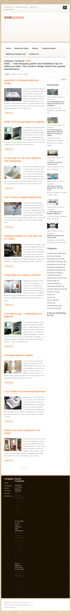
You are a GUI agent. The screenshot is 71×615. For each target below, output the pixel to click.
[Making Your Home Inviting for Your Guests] (12, 444)
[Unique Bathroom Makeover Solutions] (12, 286)
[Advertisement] (36, 27)
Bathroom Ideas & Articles (8, 488)
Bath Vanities (52, 256)
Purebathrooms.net (10, 602)
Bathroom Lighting (55, 264)
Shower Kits (52, 292)
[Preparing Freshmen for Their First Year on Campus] (12, 250)
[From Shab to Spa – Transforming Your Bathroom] (12, 328)
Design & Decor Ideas (55, 278)
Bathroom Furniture (55, 262)
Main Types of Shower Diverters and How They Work (55, 188)
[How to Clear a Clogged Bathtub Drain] (12, 208)
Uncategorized (53, 306)
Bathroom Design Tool (16, 54)
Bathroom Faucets (54, 259)
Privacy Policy (22, 7)
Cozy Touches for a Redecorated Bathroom (24, 391)
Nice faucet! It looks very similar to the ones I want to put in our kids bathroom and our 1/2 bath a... (19, 585)
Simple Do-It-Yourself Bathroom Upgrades (24, 122)
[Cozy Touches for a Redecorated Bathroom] (12, 403)
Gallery (34, 49)
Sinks (49, 294)
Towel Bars (51, 300)
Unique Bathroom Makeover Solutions (22, 275)
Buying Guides (48, 49)
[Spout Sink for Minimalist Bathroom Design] (12, 94)
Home (8, 48)
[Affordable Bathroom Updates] (12, 366)
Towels (50, 303)
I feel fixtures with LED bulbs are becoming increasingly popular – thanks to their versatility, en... (19, 507)
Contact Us (9, 7)
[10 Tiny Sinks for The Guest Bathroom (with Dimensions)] (12, 172)
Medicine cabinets (54, 286)
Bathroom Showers (54, 270)
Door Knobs (52, 281)
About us (33, 7)
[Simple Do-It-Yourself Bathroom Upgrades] (12, 133)
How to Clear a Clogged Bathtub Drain (23, 197)
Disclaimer (8, 9)
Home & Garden (53, 283)
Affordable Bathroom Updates (18, 355)
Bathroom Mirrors (54, 267)
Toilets (50, 297)
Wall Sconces (52, 308)
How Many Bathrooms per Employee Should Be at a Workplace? (56, 103)
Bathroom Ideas (22, 48)
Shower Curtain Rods (55, 289)
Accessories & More (54, 253)
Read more (9, 113)
